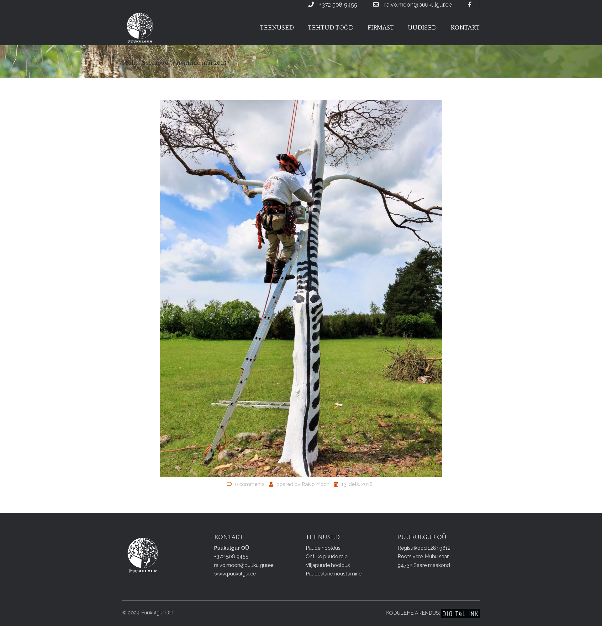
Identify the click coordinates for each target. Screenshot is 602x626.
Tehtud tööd (330, 27)
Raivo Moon (316, 484)
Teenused (277, 27)
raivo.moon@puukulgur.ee (418, 4)
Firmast (380, 27)
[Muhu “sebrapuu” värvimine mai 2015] (301, 288)
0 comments (250, 484)
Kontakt (465, 27)
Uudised (422, 27)
